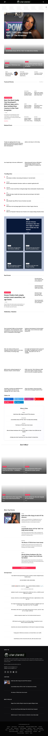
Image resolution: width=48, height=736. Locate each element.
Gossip (8, 29)
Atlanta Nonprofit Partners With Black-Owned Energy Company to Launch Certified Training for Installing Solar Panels (33, 164)
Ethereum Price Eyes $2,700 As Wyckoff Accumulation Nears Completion (32, 248)
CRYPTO (27, 61)
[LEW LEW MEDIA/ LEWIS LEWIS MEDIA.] (7, 581)
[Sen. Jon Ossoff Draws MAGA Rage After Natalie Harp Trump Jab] (7, 710)
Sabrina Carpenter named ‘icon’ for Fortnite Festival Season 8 (27, 615)
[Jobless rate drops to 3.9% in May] (34, 134)
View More (41, 81)
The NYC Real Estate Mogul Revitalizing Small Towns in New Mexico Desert (39, 287)
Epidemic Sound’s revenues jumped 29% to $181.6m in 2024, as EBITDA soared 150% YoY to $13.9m (27, 593)
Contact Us (21, 731)
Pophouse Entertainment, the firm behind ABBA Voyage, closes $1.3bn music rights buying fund (34, 330)
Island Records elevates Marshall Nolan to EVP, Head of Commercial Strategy (27, 627)
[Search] (43, 2)
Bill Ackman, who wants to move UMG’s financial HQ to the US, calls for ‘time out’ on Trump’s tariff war (27, 610)
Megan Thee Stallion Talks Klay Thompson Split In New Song (38, 94)
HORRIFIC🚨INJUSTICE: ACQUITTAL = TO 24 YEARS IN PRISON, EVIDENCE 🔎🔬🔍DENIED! (27, 586)
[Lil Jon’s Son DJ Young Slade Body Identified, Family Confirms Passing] (28, 87)
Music (4, 494)
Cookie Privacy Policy (28, 731)
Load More (23, 567)
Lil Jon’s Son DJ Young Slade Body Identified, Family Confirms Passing (28, 94)
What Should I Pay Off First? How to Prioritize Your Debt (18, 201)
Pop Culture (8, 48)
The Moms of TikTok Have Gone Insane (12, 65)
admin (6, 112)
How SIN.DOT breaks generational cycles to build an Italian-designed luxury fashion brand (27, 576)
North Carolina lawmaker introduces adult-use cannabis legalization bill (22, 183)
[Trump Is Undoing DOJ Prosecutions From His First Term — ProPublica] (12, 460)
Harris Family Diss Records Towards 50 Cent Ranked (34, 497)
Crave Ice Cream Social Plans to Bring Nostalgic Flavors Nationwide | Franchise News (25, 188)
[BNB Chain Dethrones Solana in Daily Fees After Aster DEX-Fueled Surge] (14, 258)
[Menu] (5, 2)
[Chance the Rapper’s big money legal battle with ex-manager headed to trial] (34, 380)
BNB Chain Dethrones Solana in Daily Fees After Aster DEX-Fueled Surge (14, 266)
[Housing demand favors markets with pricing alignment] (31, 280)
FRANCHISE (8, 187)
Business (8, 726)
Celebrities (40, 726)
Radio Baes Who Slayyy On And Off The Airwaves (18, 34)
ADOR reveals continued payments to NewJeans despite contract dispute (12, 370)
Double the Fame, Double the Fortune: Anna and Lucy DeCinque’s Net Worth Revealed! (22, 195)
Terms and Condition (20, 733)
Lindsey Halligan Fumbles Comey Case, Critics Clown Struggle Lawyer (28, 119)
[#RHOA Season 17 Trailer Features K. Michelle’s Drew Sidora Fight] (7, 716)
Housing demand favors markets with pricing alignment (39, 279)
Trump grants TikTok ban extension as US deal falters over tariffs (27, 632)
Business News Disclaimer (13, 731)
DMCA (39, 731)
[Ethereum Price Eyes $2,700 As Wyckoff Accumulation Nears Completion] (33, 240)
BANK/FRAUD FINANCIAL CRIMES (31, 726)
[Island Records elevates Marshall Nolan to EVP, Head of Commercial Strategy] (7, 628)
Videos (31, 733)
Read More (6, 120)
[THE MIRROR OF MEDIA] (24, 2)
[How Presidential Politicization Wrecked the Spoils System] (35, 460)
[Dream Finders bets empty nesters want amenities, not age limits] (15, 285)
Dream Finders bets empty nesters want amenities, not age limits (14, 297)
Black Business (8, 97)
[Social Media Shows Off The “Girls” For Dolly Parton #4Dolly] (24, 46)
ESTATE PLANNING (23, 728)
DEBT (7, 176)
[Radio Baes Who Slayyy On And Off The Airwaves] (24, 25)
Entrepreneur (16, 728)
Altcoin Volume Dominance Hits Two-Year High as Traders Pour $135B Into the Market (34, 65)
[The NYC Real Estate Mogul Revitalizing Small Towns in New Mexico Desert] (31, 287)
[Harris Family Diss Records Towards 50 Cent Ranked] (35, 488)
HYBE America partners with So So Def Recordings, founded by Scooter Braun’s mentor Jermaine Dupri (27, 622)
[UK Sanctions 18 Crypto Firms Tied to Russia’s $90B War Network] (14, 240)
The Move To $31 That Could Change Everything (32, 266)
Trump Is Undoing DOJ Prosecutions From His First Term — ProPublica (12, 469)
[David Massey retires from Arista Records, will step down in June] (7, 640)
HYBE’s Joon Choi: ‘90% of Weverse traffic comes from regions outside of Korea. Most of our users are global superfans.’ (34, 371)
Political (36, 71)
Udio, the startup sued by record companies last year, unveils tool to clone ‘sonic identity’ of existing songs (13, 350)
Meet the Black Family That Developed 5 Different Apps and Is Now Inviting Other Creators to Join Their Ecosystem (11, 105)
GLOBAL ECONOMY (40, 728)
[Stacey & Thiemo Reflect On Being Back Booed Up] (28, 100)
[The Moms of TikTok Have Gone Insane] (14, 61)
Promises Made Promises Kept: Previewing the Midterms (37, 119)
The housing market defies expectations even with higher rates (39, 301)
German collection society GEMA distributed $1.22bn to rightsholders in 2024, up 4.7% (27, 598)
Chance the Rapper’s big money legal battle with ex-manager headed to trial (33, 389)
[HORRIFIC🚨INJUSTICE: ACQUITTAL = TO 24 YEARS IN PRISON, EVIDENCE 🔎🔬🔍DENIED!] (7, 587)
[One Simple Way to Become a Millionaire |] (13, 154)
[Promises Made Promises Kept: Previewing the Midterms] (38, 113)
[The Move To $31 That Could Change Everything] (33, 258)
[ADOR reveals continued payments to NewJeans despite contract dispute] (13, 361)
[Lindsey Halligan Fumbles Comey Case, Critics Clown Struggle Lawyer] (28, 113)
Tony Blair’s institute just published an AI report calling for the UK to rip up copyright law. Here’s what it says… (13, 390)
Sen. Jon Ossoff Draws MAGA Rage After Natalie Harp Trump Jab (24, 709)
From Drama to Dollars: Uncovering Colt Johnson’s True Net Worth (20, 178)
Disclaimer (35, 731)
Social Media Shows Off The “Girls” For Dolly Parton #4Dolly (22, 51)
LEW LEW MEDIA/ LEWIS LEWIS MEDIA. (27, 580)
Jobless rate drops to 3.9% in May (32, 142)
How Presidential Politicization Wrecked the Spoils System (33, 469)
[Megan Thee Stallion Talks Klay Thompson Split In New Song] (38, 87)
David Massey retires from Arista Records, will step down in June (27, 638)
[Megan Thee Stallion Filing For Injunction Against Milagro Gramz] (7, 705)
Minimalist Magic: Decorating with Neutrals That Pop (38, 294)
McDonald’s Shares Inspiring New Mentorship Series (38, 106)
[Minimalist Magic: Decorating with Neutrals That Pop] (31, 295)
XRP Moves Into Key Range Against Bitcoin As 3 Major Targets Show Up (22, 206)
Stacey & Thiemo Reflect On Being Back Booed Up (27, 106)
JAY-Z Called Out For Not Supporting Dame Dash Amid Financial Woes (12, 497)
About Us (27, 733)
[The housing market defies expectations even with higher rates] (31, 302)
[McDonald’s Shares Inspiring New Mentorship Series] (38, 100)
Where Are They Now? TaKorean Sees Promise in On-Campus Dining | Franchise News (25, 211)
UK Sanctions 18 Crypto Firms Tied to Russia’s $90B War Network (14, 248)
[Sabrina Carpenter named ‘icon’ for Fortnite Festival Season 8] (7, 617)
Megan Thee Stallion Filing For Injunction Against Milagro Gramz (24, 703)
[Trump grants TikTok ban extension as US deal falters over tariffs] (7, 634)
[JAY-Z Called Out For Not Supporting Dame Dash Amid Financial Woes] (12, 488)
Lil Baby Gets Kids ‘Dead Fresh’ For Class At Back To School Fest (24, 437)
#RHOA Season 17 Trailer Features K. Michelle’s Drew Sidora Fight (24, 715)
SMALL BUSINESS (21, 726)
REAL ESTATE (7, 292)
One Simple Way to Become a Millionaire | (13, 162)
